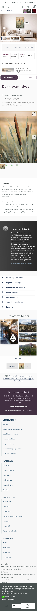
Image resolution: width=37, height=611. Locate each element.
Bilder (4, 2)
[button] (15, 322)
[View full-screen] (34, 114)
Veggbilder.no (9, 420)
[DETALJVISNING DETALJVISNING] (18, 137)
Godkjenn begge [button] (28, 606)
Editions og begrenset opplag (12, 429)
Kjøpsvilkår (7, 526)
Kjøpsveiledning (8, 444)
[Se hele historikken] (28, 366)
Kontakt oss (7, 501)
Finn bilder (8, 538)
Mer (31, 56)
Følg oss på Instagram (12, 410)
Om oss (5, 424)
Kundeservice (9, 497)
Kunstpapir (7, 475)
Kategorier (6, 547)
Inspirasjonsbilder (9, 439)
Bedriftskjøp (7, 511)
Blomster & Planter (7, 11)
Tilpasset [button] (16, 606)
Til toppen (18, 358)
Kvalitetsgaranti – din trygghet (13, 516)
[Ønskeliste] (28, 7)
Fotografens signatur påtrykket (15, 63)
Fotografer (30, 2)
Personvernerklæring (10, 531)
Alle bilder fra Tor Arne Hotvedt (21, 264)
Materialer (8, 461)
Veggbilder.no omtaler (10, 434)
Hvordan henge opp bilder (12, 449)
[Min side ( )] (22, 7)
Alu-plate (6, 465)
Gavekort (6, 490)
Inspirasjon (16, 2)
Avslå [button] (6, 606)
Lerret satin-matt (8, 470)
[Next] (34, 137)
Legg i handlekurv (9, 78)
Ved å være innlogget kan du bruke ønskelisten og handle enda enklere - (18, 378)
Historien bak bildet (9, 454)
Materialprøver (8, 485)
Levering (6, 521)
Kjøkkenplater (8, 480)
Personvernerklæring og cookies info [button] (15, 593)
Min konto (6, 506)
